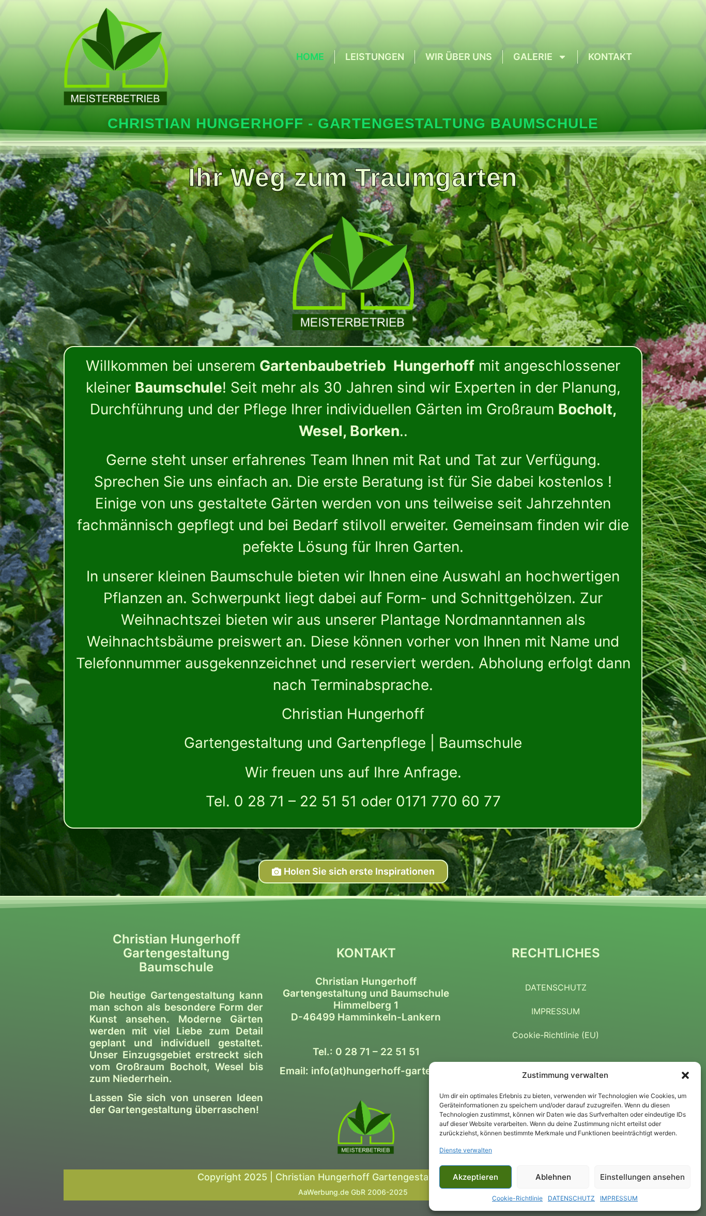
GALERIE (532, 56)
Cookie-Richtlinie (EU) (555, 1035)
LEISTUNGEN (374, 56)
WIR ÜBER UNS (458, 56)
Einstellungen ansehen (642, 1177)
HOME (310, 56)
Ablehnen (553, 1177)
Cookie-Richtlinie (517, 1198)
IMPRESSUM (619, 1198)
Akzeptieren (475, 1177)
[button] (685, 1075)
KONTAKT (610, 56)
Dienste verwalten (465, 1150)
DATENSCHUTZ (571, 1198)
